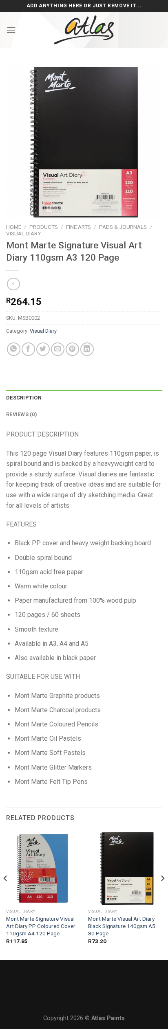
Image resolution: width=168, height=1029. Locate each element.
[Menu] (11, 30)
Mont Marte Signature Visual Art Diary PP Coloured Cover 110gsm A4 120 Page (40, 925)
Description (24, 398)
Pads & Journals (123, 227)
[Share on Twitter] (43, 349)
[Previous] (6, 894)
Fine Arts (78, 227)
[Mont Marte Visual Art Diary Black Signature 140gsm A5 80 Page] (125, 868)
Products (43, 227)
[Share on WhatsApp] (13, 349)
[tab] (84, 398)
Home (13, 227)
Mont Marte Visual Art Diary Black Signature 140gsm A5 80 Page (121, 925)
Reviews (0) (21, 414)
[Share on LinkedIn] (87, 349)
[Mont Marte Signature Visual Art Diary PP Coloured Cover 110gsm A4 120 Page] (43, 868)
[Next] (162, 894)
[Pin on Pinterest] (72, 349)
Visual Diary (23, 233)
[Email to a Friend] (57, 349)
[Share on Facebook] (28, 349)
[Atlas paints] (84, 30)
